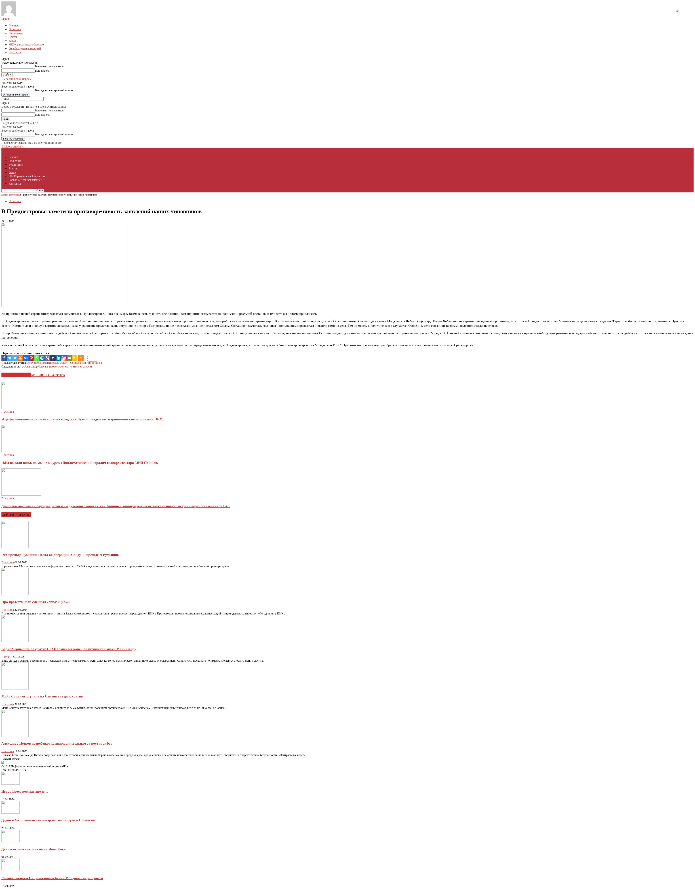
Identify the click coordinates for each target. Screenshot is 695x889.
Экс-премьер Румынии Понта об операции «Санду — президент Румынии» (60, 554)
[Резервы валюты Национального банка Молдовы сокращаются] (10, 870)
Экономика (16, 33)
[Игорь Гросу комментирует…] (10, 783)
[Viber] (47, 358)
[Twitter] (15, 358)
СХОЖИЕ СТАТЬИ (16, 375)
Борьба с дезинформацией (25, 48)
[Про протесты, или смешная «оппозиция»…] (15, 594)
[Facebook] (4, 358)
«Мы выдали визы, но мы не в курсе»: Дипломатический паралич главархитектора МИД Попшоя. (79, 462)
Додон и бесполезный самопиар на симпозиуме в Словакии (48, 820)
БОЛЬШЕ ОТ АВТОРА (48, 375)
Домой (4, 194)
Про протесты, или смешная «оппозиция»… (35, 601)
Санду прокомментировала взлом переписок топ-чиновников (64, 362)
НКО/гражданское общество (26, 44)
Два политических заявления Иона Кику (33, 849)
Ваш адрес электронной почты (54, 90)
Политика (15, 29)
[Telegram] (9, 358)
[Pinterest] (31, 358)
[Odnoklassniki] (20, 358)
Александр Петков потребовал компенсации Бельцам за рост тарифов (56, 743)
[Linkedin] (58, 358)
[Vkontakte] (26, 358)
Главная (13, 25)
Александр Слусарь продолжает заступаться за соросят (58, 366)
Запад (12, 40)
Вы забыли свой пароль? (16, 79)
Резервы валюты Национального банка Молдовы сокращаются (52, 877)
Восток (13, 37)
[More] (80, 358)
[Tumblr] (53, 358)
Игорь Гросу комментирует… (24, 791)
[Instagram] (64, 358)
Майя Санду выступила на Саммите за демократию (42, 696)
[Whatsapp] (36, 358)
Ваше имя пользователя (49, 66)
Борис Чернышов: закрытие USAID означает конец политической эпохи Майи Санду (68, 648)
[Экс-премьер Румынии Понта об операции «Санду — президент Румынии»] (15, 547)
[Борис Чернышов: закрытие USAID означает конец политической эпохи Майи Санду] (15, 641)
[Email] (69, 358)
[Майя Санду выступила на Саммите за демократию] (15, 688)
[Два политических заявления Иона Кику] (10, 841)
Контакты (15, 52)
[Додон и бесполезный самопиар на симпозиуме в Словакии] (10, 812)
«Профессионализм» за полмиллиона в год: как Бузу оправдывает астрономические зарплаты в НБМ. (82, 419)
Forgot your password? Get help (19, 123)
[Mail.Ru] (42, 358)
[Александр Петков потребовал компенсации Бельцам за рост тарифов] (15, 736)
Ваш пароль (42, 70)
